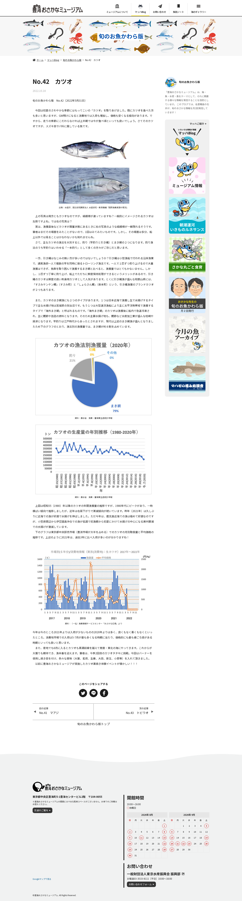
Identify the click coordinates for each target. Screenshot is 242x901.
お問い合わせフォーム (140, 884)
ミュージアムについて (117, 11)
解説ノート (178, 11)
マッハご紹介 (197, 123)
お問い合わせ (159, 11)
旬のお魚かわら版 (72, 60)
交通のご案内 (41, 810)
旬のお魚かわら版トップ (93, 724)
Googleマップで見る (42, 878)
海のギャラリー (198, 11)
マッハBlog (140, 11)
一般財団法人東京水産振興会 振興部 (153, 873)
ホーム (40, 60)
